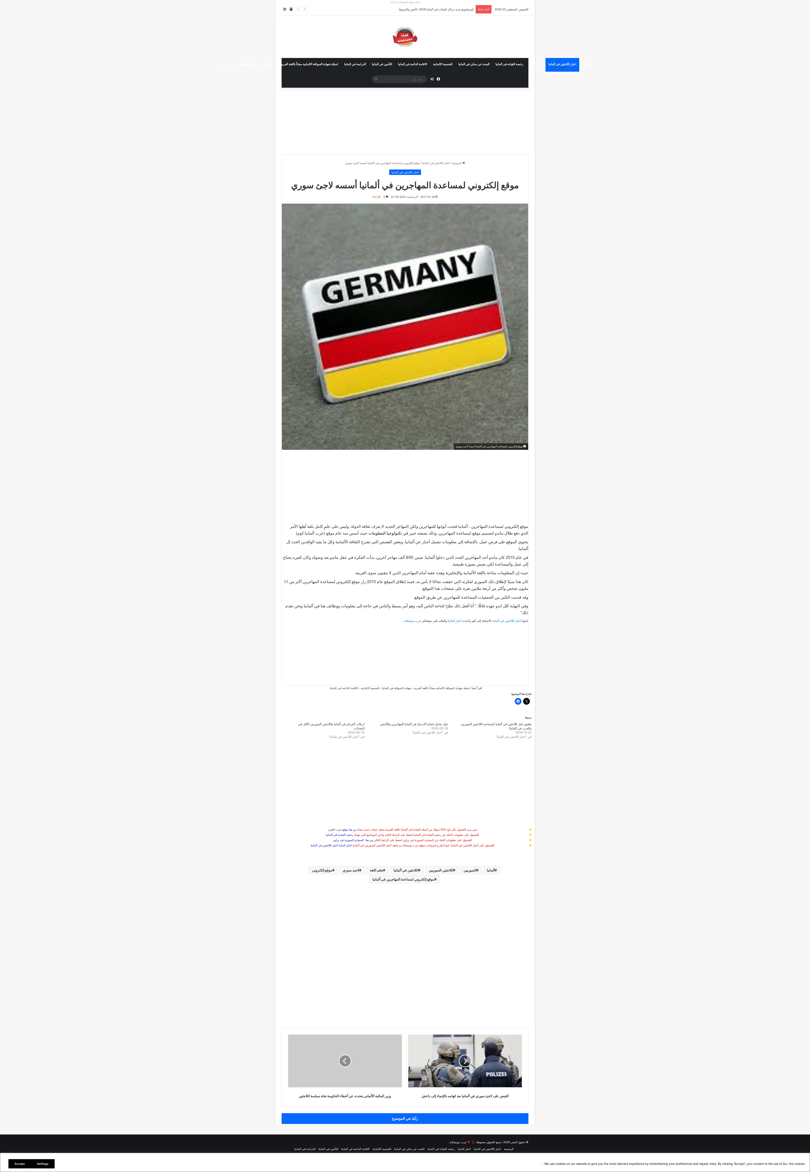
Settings (43, 1163)
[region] (405, 1162)
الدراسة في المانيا (355, 64)
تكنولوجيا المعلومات (385, 533)
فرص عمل (488, 541)
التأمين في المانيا (382, 64)
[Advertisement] (405, 118)
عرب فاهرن (338, 829)
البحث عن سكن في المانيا (474, 64)
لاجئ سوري (351, 870)
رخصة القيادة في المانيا (509, 64)
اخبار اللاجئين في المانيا (562, 64)
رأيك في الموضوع (405, 1118)
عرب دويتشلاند (412, 620)
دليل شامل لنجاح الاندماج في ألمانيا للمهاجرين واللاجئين (414, 724)
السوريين (470, 870)
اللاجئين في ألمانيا (406, 870)
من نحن (226, 64)
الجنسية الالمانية (442, 64)
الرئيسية (587, 64)
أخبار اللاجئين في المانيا (324, 845)
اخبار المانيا (536, 64)
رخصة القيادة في (339, 834)
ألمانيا (491, 870)
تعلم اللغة (376, 870)
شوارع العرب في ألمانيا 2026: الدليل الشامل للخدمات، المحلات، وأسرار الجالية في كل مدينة (419, 9)
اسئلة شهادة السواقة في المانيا (405, 2)
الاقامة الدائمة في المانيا (412, 64)
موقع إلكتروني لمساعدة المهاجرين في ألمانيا (403, 879)
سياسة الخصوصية (247, 64)
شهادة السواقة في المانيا (396, 688)
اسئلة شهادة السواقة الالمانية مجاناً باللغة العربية (309, 64)
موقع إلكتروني (322, 870)
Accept (20, 1163)
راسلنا (268, 64)
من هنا (352, 829)
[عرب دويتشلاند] (405, 37)
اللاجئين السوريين (441, 870)
